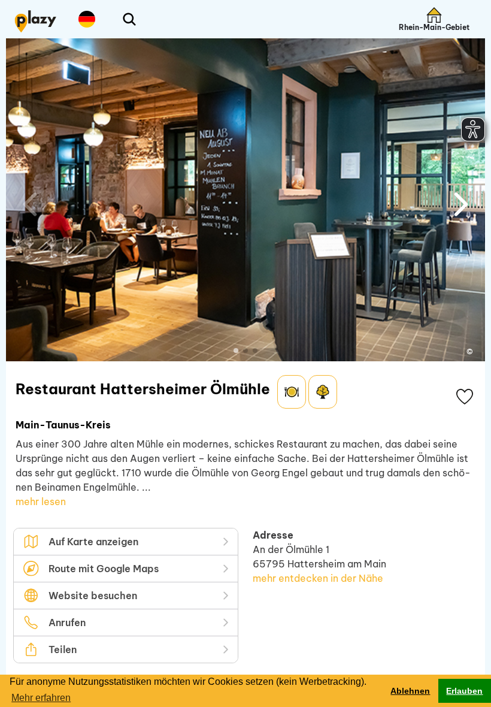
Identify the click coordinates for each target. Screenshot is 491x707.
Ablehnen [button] (410, 691)
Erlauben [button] (464, 691)
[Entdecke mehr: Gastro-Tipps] (291, 392)
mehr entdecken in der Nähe (318, 578)
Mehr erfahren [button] (41, 698)
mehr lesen (41, 501)
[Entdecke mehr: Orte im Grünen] (322, 392)
